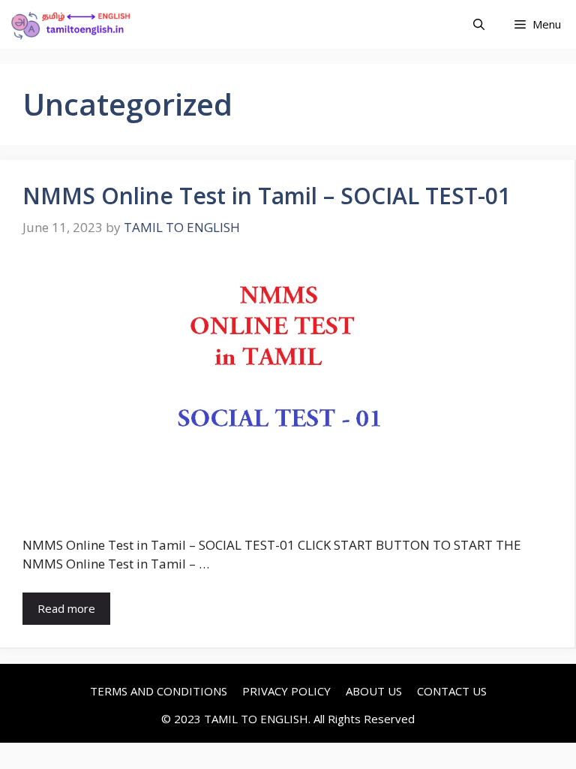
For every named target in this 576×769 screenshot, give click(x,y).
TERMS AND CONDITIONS (158, 690)
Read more (66, 608)
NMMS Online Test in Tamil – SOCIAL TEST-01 (266, 195)
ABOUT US (374, 690)
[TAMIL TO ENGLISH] (71, 24)
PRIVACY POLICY (286, 690)
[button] (479, 24)
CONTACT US (452, 690)
